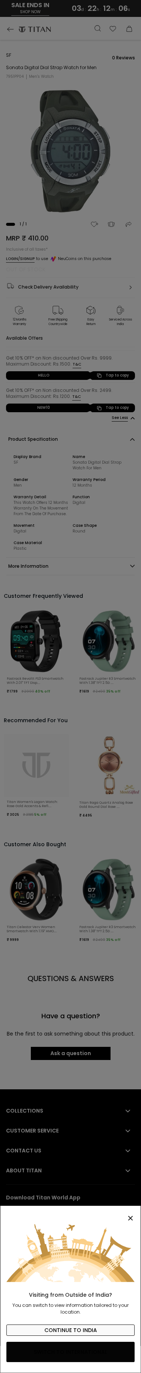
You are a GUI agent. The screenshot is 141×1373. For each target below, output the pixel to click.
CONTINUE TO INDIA (70, 1330)
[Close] (70, 1214)
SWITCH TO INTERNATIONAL (70, 1352)
